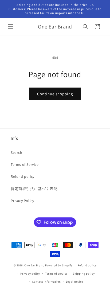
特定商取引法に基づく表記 (34, 188)
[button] (11, 26)
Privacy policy (30, 273)
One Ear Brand (34, 265)
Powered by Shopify (59, 265)
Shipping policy (84, 273)
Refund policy (22, 176)
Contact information (46, 281)
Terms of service (56, 273)
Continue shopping (55, 93)
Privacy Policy (22, 200)
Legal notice (74, 281)
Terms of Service (25, 164)
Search (16, 152)
